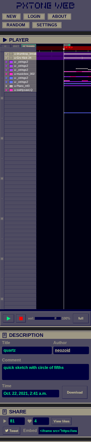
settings (47, 25)
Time (6, 386)
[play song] (8, 318)
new (11, 16)
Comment (11, 360)
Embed (30, 430)
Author (60, 343)
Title (6, 343)
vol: (31, 318)
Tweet (13, 431)
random (16, 25)
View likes (62, 421)
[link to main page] (45, 5)
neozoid (62, 350)
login (34, 16)
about (59, 16)
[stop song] (21, 318)
